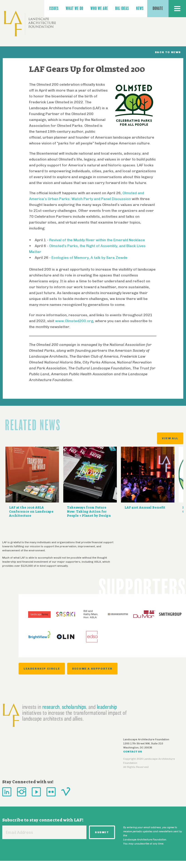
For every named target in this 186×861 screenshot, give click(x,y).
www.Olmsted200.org (74, 321)
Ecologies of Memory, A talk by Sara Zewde (89, 257)
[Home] (30, 23)
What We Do (74, 8)
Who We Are (99, 8)
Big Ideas (122, 8)
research (51, 707)
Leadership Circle (42, 668)
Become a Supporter (92, 668)
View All (170, 438)
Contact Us (132, 751)
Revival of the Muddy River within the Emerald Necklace (97, 240)
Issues (54, 8)
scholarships (74, 707)
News (140, 8)
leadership (107, 707)
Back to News (168, 52)
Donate (158, 8)
